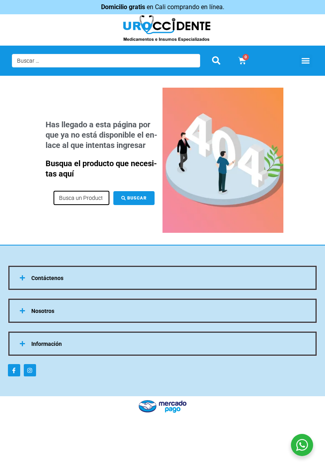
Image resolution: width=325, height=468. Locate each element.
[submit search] (216, 60)
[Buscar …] (106, 60)
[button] (305, 60)
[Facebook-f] (14, 370)
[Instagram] (30, 370)
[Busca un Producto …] (81, 198)
